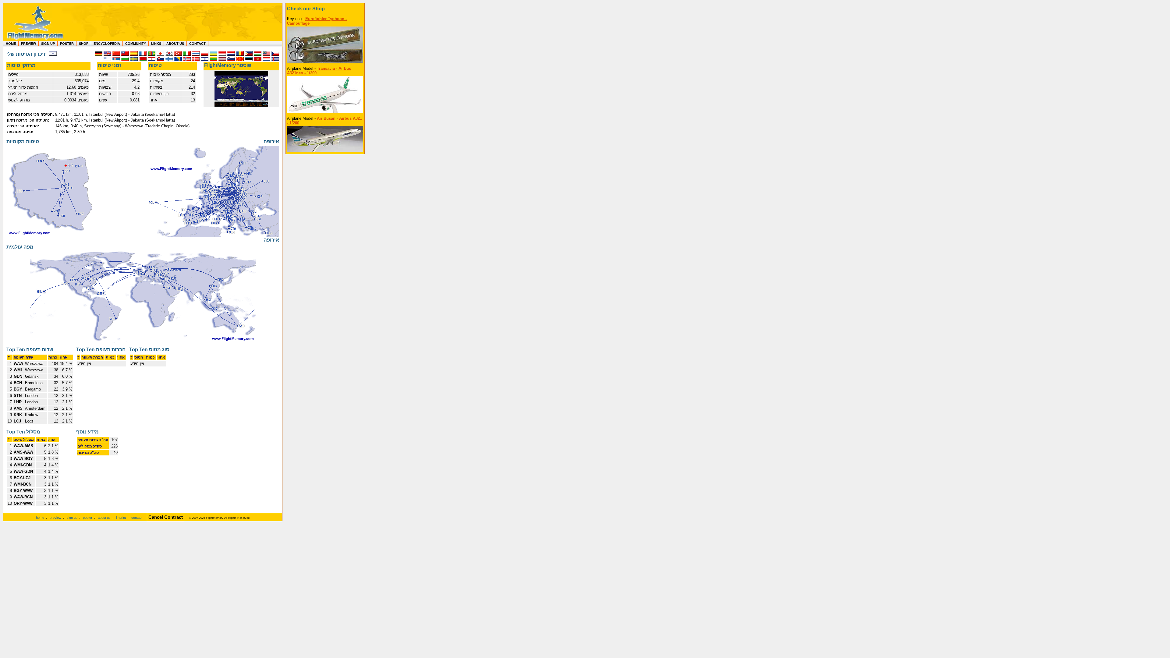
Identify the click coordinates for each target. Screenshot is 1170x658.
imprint (121, 517)
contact (136, 517)
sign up (72, 517)
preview (55, 517)
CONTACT (197, 43)
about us (104, 517)
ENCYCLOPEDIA (107, 43)
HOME (11, 43)
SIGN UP (48, 43)
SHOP (83, 43)
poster (87, 517)
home (40, 517)
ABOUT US (175, 43)
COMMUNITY (135, 43)
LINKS (156, 43)
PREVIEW (28, 43)
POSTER (67, 43)
